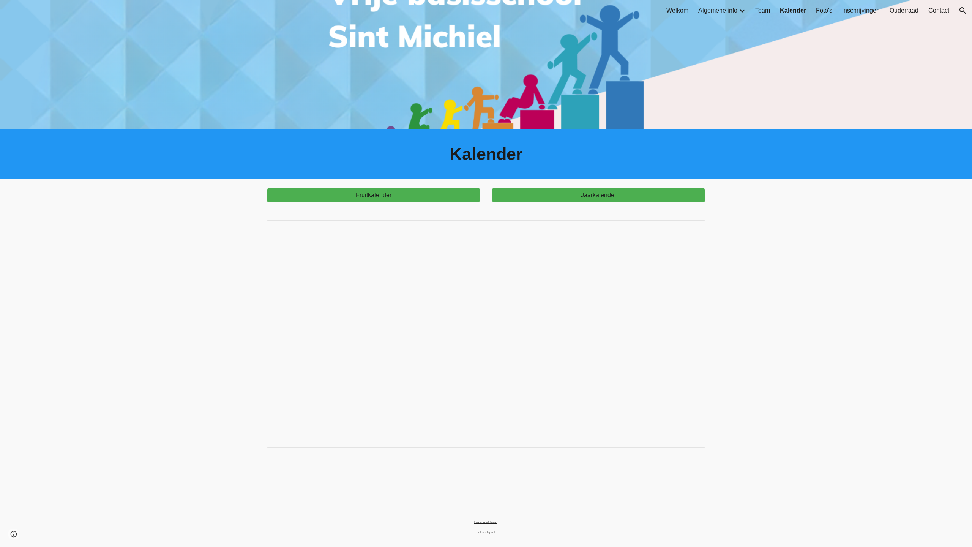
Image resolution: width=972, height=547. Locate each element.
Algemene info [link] (717, 10)
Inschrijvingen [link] (861, 10)
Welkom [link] (677, 10)
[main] (486, 154)
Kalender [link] (793, 10)
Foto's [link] (824, 10)
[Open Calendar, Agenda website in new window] (691, 230)
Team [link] (762, 10)
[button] (963, 11)
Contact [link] (938, 10)
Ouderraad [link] (904, 10)
